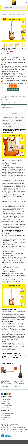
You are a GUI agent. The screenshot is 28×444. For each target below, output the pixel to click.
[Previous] (2, 376)
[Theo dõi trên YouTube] (9, 394)
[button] (2, 2)
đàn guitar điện (6, 96)
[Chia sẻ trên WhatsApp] (2, 102)
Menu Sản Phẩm (6, 12)
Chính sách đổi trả (5, 407)
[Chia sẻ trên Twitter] (7, 102)
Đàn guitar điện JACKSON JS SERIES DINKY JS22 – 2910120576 (20, 381)
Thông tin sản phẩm (7, 126)
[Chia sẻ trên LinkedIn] (14, 102)
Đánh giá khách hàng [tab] (7, 109)
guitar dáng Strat (22, 96)
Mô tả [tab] (3, 105)
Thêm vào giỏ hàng (13, 89)
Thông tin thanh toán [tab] (7, 107)
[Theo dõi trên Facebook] (2, 394)
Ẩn (15, 113)
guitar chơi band (15, 96)
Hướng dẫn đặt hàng (6, 403)
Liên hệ (3, 419)
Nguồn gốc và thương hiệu (8, 124)
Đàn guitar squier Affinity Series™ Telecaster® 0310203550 (6, 381)
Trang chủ (4, 14)
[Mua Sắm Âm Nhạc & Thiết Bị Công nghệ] (14, 2)
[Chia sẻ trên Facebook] (5, 102)
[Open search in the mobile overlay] (14, 7)
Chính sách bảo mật (6, 415)
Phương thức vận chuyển (7, 405)
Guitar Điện (23, 14)
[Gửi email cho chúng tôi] (5, 394)
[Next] (26, 376)
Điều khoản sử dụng (6, 417)
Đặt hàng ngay (4, 386)
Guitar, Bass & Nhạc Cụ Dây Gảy (14, 14)
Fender (10, 96)
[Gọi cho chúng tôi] (7, 394)
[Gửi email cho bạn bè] (9, 102)
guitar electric (3, 97)
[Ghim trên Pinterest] (12, 102)
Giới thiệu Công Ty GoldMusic (8, 413)
